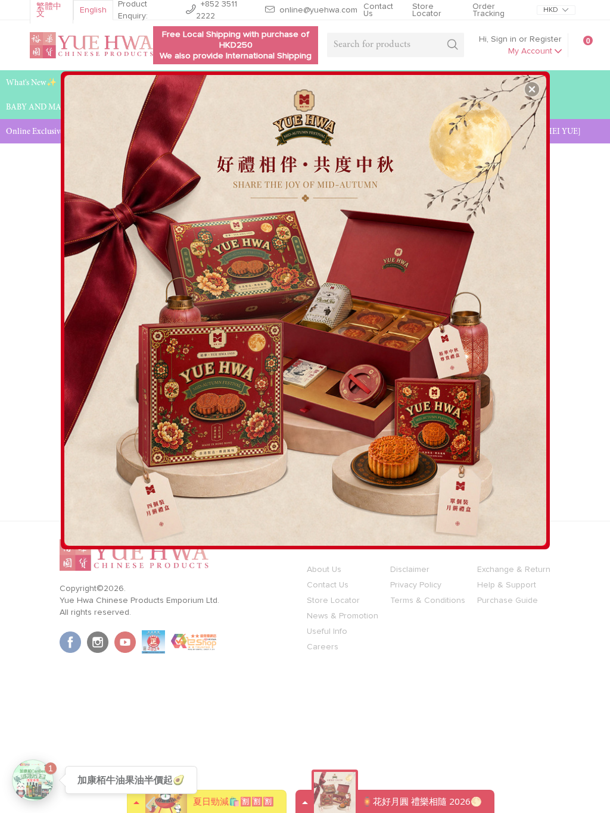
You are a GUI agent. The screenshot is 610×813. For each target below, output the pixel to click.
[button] (532, 89)
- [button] (306, 305)
